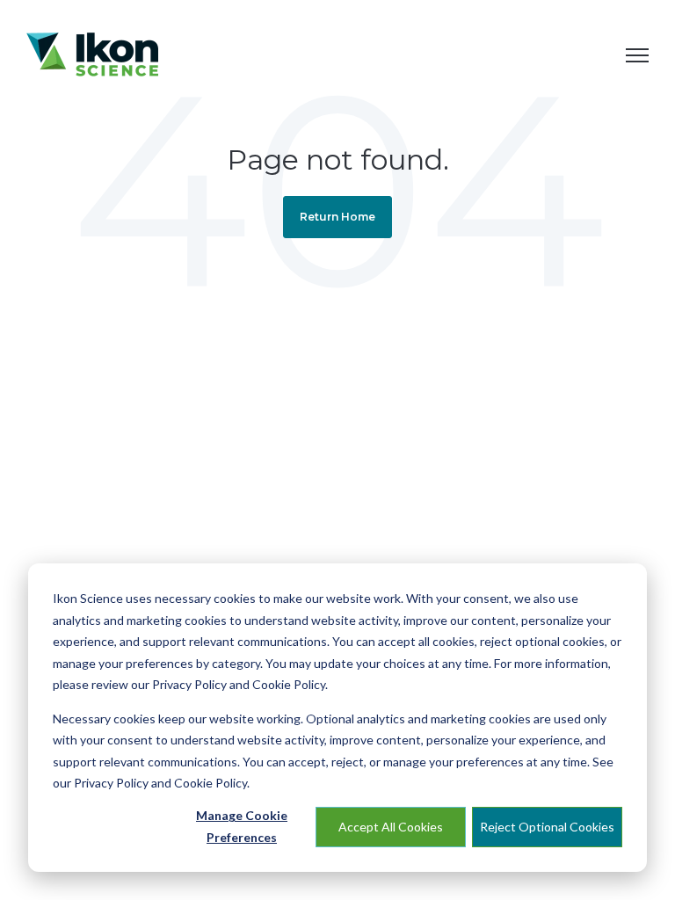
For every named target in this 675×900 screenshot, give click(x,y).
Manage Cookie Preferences (241, 826)
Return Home (337, 216)
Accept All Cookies (390, 826)
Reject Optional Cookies (547, 826)
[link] (92, 53)
